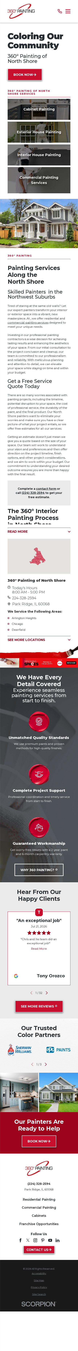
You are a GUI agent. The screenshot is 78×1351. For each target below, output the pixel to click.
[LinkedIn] (57, 1240)
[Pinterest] (43, 1240)
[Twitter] (28, 1240)
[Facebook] (20, 1240)
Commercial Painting (39, 1207)
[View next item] (46, 992)
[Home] (21, 11)
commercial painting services (28, 322)
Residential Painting (39, 1199)
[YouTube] (50, 1240)
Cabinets (39, 1216)
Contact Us (37, 1250)
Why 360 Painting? (37, 870)
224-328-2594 (24, 598)
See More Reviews (37, 1006)
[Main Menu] (68, 11)
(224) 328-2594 (33, 493)
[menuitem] (39, 1273)
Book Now (23, 75)
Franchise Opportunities (39, 1224)
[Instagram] (35, 1240)
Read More (39, 948)
